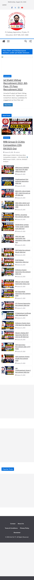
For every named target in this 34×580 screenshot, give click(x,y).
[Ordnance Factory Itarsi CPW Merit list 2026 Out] (8, 325)
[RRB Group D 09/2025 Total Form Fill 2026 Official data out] (8, 170)
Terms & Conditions (11, 528)
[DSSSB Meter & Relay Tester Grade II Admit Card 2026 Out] (8, 228)
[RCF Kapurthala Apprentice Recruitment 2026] (8, 294)
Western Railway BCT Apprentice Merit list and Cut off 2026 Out (22, 335)
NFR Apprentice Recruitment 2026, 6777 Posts (22, 347)
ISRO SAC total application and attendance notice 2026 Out (22, 239)
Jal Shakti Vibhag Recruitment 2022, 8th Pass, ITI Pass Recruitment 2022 (15, 84)
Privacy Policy (24, 528)
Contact (12, 523)
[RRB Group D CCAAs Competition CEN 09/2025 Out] (17, 127)
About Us (21, 523)
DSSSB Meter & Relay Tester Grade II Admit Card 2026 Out (22, 226)
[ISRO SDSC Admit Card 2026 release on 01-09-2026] (8, 206)
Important (6, 137)
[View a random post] (30, 41)
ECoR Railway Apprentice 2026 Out (21, 261)
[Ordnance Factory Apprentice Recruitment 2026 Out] (8, 273)
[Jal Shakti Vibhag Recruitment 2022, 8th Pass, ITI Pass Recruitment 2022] (17, 64)
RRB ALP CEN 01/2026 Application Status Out (22, 283)
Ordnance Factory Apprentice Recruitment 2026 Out (23, 272)
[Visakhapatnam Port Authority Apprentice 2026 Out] (8, 182)
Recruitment (7, 76)
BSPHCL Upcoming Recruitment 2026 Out (22, 216)
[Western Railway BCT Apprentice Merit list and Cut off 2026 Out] (8, 336)
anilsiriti (17, 152)
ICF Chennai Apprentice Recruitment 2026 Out (22, 304)
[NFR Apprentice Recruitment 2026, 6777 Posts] (8, 348)
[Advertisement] (17, 401)
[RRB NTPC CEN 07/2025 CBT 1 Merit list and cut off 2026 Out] (8, 194)
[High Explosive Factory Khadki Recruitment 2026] (8, 359)
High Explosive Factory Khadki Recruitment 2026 (22, 358)
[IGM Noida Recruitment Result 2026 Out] (8, 252)
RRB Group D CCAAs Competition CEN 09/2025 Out (14, 145)
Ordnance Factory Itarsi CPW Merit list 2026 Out (22, 324)
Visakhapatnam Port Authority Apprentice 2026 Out (22, 181)
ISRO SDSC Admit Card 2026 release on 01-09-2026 (22, 205)
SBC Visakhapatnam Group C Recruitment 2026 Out (23, 370)
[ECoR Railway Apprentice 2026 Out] (8, 262)
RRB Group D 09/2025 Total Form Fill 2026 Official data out (22, 169)
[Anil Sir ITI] (4, 41)
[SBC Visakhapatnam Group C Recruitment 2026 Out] (8, 371)
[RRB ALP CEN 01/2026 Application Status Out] (8, 284)
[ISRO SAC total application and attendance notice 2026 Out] (8, 240)
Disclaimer (17, 532)
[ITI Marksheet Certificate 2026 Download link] (8, 315)
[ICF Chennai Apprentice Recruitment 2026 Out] (8, 305)
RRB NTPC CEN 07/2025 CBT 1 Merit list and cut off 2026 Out (22, 193)
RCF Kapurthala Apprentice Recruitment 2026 (23, 293)
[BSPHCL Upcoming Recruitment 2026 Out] (8, 217)
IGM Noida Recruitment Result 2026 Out (22, 251)
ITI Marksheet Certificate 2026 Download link (23, 314)
